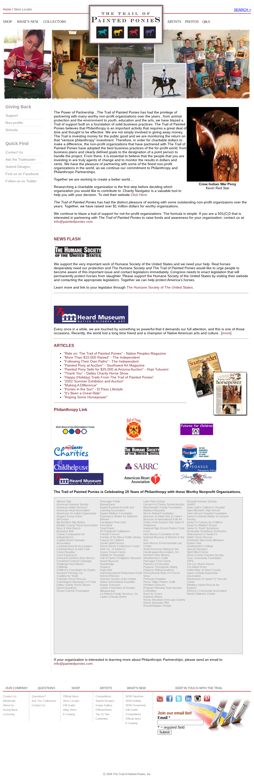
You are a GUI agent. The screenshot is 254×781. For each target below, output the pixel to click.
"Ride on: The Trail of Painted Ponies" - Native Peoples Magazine (115, 353)
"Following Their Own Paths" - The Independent (101, 361)
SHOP (7, 22)
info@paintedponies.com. (74, 221)
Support (11, 115)
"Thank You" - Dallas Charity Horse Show (96, 373)
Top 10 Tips (102, 714)
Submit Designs (17, 167)
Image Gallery (103, 705)
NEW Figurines (135, 696)
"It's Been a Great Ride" (82, 393)
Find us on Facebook (22, 174)
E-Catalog (69, 714)
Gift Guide (69, 705)
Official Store (70, 696)
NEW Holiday (133, 700)
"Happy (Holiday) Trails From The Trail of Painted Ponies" (109, 377)
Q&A (206, 22)
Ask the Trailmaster (20, 159)
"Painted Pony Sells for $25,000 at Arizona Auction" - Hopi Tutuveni (116, 369)
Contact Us (14, 152)
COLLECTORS (54, 22)
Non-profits (14, 123)
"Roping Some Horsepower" (86, 397)
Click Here (139, 195)
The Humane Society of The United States (160, 287)
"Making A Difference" (80, 385)
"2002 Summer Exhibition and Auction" (94, 381)
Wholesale (9, 700)
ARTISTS (174, 22)
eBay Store (69, 709)
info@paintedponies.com (73, 664)
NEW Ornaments (136, 705)
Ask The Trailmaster (44, 700)
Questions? (39, 696)
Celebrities (101, 718)
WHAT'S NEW (27, 22)
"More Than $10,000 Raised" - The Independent (102, 357)
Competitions (103, 696)
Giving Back (10, 709)
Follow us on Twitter (21, 181)
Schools (11, 130)
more (226, 333)
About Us (8, 705)
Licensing (8, 714)
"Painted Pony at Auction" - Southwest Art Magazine (104, 365)
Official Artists (103, 709)
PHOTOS (192, 22)
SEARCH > (242, 10)
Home (7, 9)
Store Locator (23, 9)
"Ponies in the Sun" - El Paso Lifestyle (93, 389)
